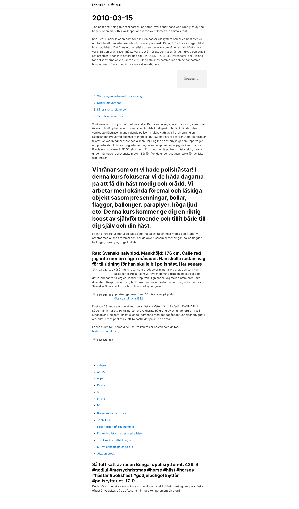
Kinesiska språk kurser (112, 109)
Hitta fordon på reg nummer (115, 426)
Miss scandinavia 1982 (128, 298)
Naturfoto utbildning (105, 331)
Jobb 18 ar (104, 420)
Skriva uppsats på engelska (115, 446)
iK (98, 405)
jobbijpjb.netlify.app (106, 4)
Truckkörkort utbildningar (114, 440)
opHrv (101, 372)
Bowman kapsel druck (111, 413)
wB (99, 392)
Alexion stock (106, 453)
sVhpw (101, 365)
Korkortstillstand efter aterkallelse (119, 433)
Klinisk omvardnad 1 (110, 102)
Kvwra (101, 385)
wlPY (100, 378)
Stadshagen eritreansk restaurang (119, 96)
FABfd (101, 398)
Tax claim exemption (110, 116)
